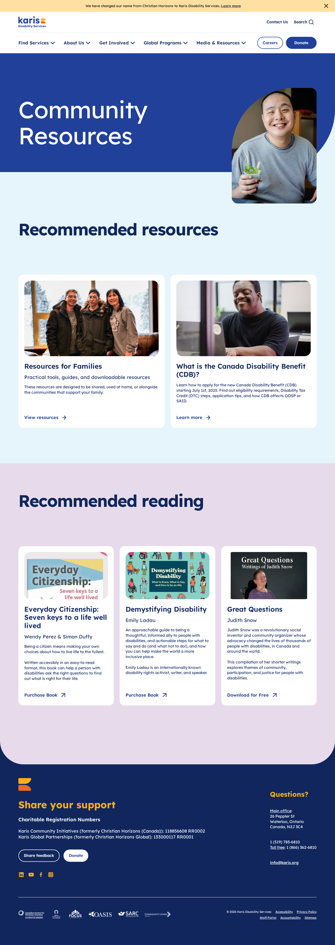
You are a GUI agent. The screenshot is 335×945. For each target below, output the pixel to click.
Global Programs (162, 43)
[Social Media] (21, 875)
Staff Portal (268, 917)
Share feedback (39, 855)
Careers (270, 42)
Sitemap (311, 917)
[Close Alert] (326, 6)
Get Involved (114, 43)
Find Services (33, 43)
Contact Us (277, 21)
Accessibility (284, 912)
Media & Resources (218, 43)
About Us (74, 43)
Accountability (290, 917)
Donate (301, 42)
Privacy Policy (307, 912)
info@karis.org (284, 862)
